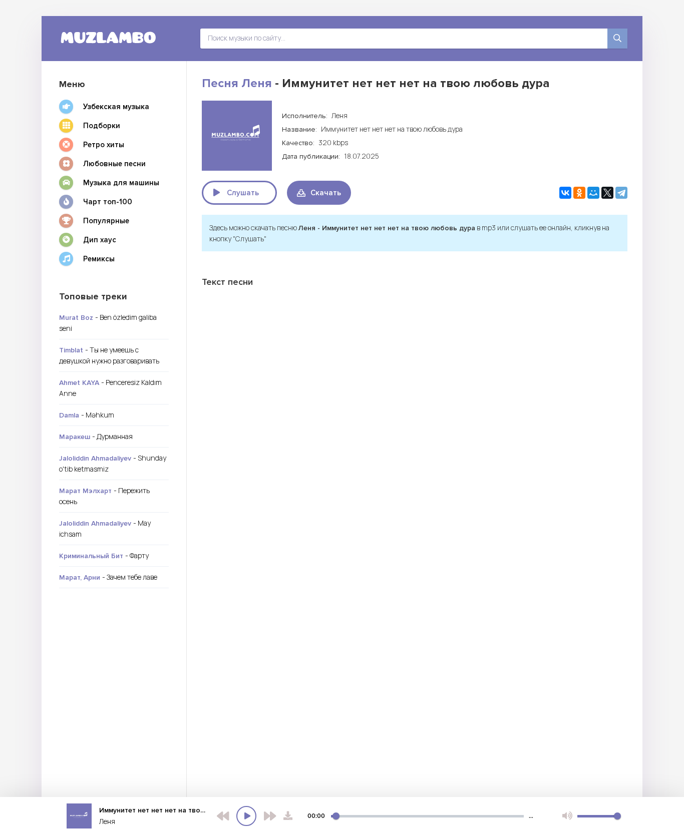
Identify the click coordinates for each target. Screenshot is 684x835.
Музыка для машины (121, 182)
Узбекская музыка (116, 106)
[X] (607, 193)
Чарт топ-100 (107, 201)
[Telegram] (621, 193)
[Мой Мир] (593, 193)
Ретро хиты (103, 144)
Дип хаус (99, 239)
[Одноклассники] (579, 193)
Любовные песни (114, 163)
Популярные (106, 220)
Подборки (101, 125)
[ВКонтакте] (565, 193)
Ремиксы (99, 258)
